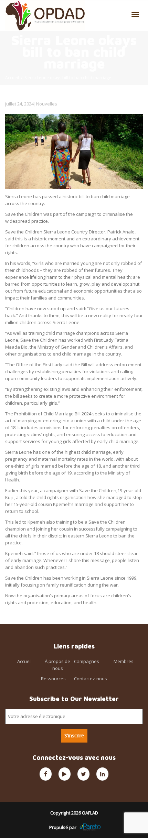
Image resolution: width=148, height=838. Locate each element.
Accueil (24, 661)
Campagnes (86, 661)
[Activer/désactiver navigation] (135, 14)
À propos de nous (57, 664)
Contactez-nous (90, 678)
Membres (124, 661)
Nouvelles (46, 104)
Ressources (53, 678)
